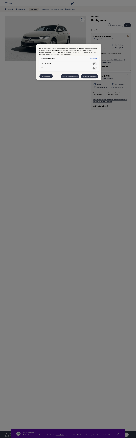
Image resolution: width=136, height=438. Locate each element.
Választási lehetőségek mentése (70, 76)
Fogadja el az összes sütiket (90, 76)
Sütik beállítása (46, 76)
